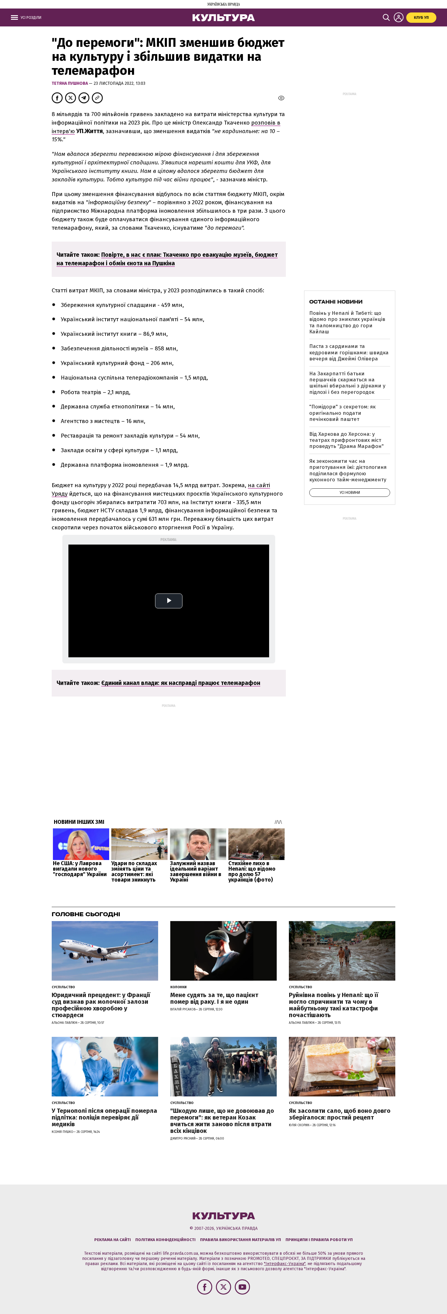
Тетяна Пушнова (70, 83)
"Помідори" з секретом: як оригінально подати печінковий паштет (342, 413)
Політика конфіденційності (165, 1239)
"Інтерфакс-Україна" (284, 1263)
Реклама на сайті (112, 1239)
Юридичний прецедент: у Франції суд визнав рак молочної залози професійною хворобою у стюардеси (101, 1005)
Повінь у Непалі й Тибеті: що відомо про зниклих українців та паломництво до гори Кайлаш (347, 322)
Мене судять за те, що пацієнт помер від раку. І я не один (214, 998)
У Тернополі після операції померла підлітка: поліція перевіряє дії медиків (104, 1117)
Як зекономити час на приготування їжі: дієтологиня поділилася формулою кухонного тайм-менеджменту (347, 470)
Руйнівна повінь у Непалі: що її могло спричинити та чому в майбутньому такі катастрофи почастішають (333, 1005)
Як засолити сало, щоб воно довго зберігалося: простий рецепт (339, 1114)
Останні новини (335, 301)
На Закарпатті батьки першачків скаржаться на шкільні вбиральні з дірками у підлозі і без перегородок (347, 382)
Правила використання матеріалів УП (240, 1239)
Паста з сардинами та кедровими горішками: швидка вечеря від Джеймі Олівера (349, 352)
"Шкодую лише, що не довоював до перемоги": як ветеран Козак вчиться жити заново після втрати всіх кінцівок (222, 1120)
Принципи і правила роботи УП (319, 1239)
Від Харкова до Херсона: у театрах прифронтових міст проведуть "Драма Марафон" (346, 440)
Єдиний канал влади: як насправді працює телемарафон (180, 682)
